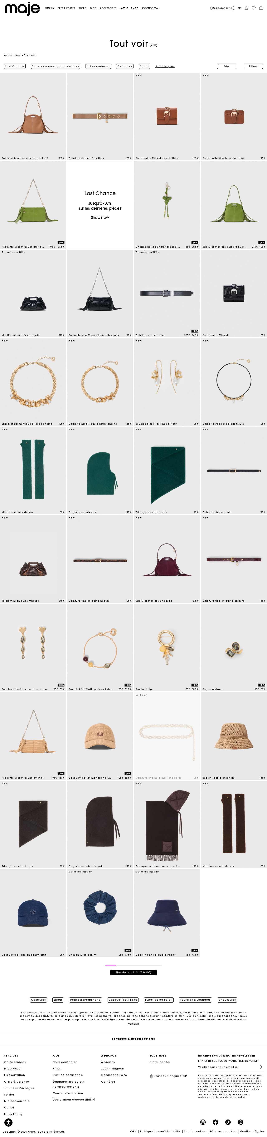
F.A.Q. (57, 1068)
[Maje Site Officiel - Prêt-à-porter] (22, 8)
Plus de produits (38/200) (133, 972)
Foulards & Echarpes (195, 1000)
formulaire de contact (233, 1097)
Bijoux (144, 66)
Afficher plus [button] (165, 66)
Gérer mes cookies (222, 1131)
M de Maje (12, 1068)
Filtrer (253, 66)
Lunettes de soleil (158, 1000)
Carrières (108, 1081)
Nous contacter (65, 1062)
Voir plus (133, 1023)
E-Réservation (14, 1075)
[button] (51, 8)
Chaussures (227, 1000)
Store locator (160, 1062)
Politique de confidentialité (160, 1131)
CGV (133, 1131)
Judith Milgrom (112, 1068)
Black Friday (13, 1114)
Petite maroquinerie (85, 1000)
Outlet (9, 1107)
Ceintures (124, 66)
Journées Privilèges (19, 1088)
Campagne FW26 (114, 1075)
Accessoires (12, 55)
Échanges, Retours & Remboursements (68, 1084)
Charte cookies (195, 1131)
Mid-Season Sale (17, 1101)
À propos (108, 1062)
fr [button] (239, 8)
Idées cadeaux (98, 66)
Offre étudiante (16, 1081)
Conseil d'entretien (68, 1093)
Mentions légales (252, 1131)
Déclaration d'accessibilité (74, 1099)
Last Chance (14, 66)
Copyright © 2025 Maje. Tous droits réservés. (34, 1131)
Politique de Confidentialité (222, 1086)
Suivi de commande (68, 1075)
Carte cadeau (15, 1062)
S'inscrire (259, 1067)
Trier (227, 66)
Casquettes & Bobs (122, 1000)
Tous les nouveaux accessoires (55, 66)
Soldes (9, 1094)
